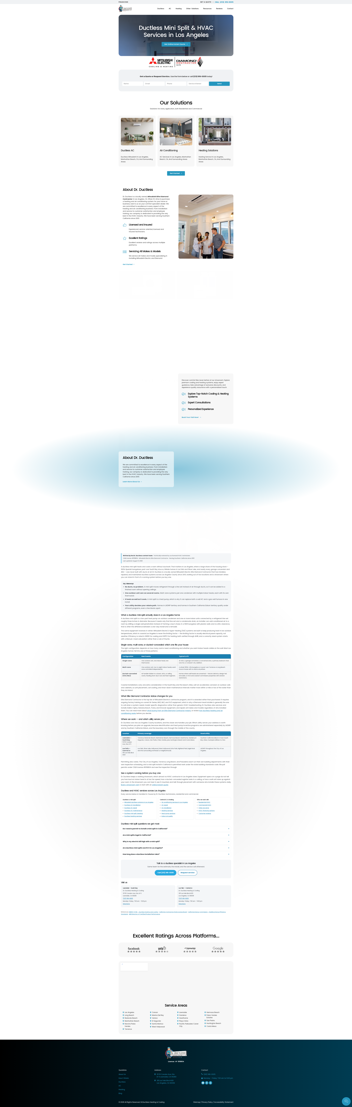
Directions (126, 904)
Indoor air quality (167, 816)
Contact (230, 9)
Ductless (160, 9)
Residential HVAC (204, 802)
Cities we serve (204, 808)
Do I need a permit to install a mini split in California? (145, 829)
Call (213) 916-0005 (224, 2)
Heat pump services (168, 813)
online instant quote (160, 785)
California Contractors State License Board (173, 912)
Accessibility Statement (223, 1102)
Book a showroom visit (130, 785)
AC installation (166, 808)
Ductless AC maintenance (133, 811)
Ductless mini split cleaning (133, 813)
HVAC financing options (207, 811)
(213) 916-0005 (199, 76)
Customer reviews (205, 813)
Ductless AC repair (130, 808)
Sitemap (197, 1102)
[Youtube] (203, 1082)
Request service (188, 873)
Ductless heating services (133, 816)
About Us (122, 1074)
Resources (207, 9)
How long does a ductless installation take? (141, 854)
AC (170, 9)
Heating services (167, 811)
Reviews (219, 9)
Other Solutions (192, 9)
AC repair (165, 805)
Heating (179, 9)
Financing (123, 2)
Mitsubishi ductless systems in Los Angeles (138, 802)
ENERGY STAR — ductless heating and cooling (143, 912)
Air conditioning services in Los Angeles (175, 802)
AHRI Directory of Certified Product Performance (144, 914)
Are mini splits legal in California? (137, 835)
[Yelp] (210, 1082)
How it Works (124, 1078)
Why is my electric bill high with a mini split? (141, 841)
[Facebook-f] (206, 1082)
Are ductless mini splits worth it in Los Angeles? (143, 848)
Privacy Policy (207, 1102)
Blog (120, 1093)
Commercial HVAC (205, 805)
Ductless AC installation (132, 805)
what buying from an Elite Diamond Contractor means (169, 711)
